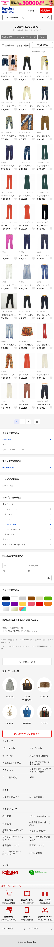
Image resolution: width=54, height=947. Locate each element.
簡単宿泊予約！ (45, 901)
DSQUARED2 (8, 467)
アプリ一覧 (33, 928)
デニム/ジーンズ (24, 73)
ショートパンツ (6, 73)
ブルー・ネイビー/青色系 (9, 603)
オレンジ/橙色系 (51, 603)
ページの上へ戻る (27, 661)
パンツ (41, 37)
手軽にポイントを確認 (45, 918)
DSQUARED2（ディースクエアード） (17, 37)
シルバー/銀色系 (9, 608)
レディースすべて (12, 509)
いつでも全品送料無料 (26, 901)
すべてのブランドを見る (27, 734)
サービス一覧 (7, 928)
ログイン (32, 10)
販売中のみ (10, 45)
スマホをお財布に (27, 918)
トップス (8, 514)
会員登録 (45, 10)
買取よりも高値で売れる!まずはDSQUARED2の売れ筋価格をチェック (20, 629)
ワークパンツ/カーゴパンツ (45, 162)
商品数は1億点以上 (8, 901)
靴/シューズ (9, 534)
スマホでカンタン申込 (8, 918)
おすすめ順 (22, 45)
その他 (39, 132)
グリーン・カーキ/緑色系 (51, 598)
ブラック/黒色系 (9, 598)
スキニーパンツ (6, 312)
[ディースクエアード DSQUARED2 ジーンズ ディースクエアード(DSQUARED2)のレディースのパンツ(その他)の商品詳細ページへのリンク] (9, 331)
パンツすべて (12, 524)
